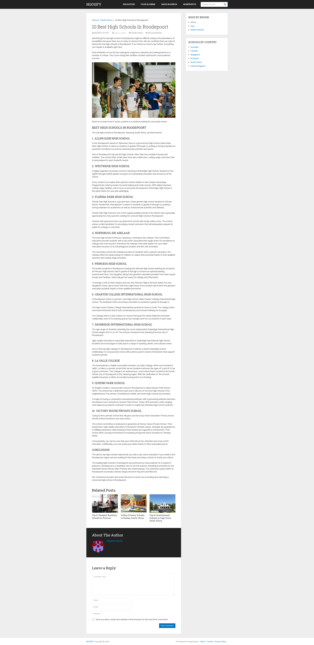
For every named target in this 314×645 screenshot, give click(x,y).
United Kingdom (197, 66)
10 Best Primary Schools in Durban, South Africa (132, 516)
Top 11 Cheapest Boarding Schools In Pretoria (104, 516)
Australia (194, 47)
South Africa (137, 33)
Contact (210, 642)
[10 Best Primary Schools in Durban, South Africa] (134, 503)
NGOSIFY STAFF (101, 33)
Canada (193, 51)
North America (197, 30)
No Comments (155, 33)
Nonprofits (189, 4)
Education (129, 4)
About (202, 642)
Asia (192, 26)
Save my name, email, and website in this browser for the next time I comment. (132, 619)
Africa (193, 22)
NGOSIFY (93, 4)
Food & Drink (148, 4)
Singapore (195, 54)
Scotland (194, 58)
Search (225, 4)
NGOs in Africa (169, 4)
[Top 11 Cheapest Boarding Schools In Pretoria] (105, 503)
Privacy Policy (220, 642)
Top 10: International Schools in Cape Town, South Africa (160, 518)
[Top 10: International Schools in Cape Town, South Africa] (162, 503)
